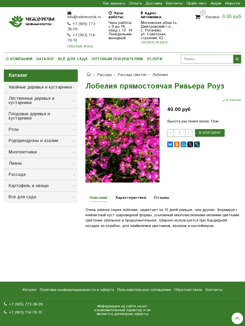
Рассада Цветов (132, 75)
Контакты (174, 3)
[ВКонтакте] (170, 144)
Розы (14, 129)
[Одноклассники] (177, 144)
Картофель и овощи (29, 186)
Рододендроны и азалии (33, 141)
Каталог (45, 59)
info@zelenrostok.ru (84, 17)
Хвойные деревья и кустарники (40, 87)
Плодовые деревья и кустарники (29, 116)
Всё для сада (73, 59)
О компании (19, 59)
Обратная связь (188, 290)
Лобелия (160, 75)
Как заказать (114, 3)
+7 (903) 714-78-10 (81, 37)
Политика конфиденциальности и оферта (77, 290)
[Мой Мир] (183, 144)
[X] (190, 144)
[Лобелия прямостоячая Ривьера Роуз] (122, 140)
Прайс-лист (196, 3)
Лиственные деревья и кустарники (31, 100)
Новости (232, 3)
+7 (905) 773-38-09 (81, 26)
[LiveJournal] (197, 144)
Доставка (153, 3)
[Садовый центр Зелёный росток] (32, 20)
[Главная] (88, 75)
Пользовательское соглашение (144, 290)
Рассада (104, 75)
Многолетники (23, 152)
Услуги (154, 59)
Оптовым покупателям (117, 59)
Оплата (135, 3)
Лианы (15, 163)
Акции (216, 3)
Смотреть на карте (154, 42)
